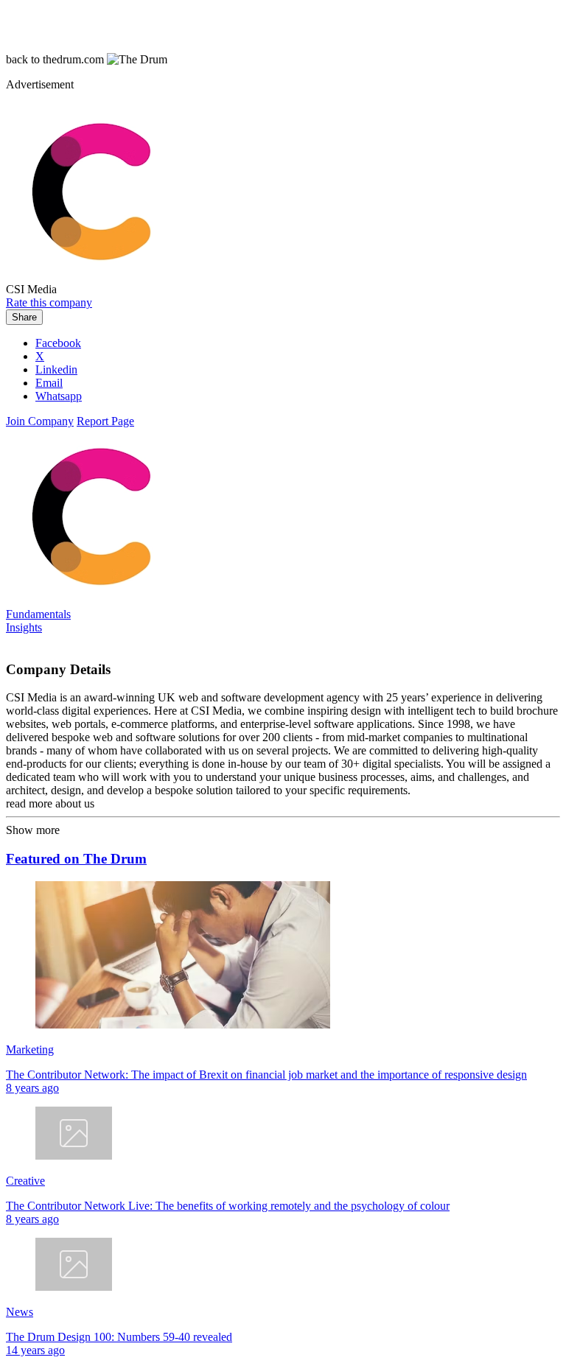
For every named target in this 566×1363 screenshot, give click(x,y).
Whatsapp (58, 396)
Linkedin (56, 369)
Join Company (40, 421)
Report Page (105, 421)
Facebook (58, 343)
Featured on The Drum (76, 858)
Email (49, 382)
